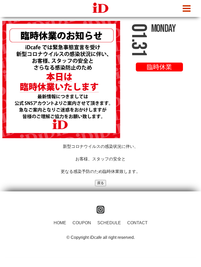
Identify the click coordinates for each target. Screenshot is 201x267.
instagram (100, 210)
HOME (60, 223)
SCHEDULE (109, 223)
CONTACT (137, 223)
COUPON (81, 223)
